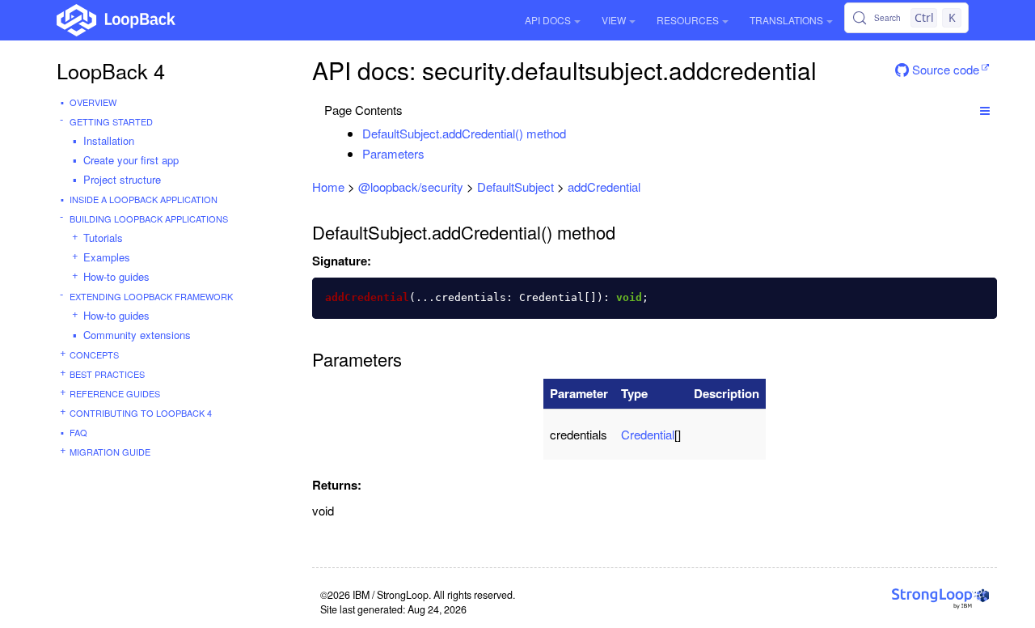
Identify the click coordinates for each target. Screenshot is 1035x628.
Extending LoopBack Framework (151, 296)
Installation (108, 140)
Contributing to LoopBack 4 (141, 412)
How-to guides (116, 276)
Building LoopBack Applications (149, 218)
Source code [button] (944, 69)
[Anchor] (574, 133)
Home (328, 186)
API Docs (548, 20)
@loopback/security (410, 186)
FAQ (78, 432)
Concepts (94, 354)
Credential (647, 434)
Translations (786, 20)
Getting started (111, 121)
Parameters (393, 153)
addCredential (604, 186)
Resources (688, 20)
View (614, 20)
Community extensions (137, 334)
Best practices (107, 373)
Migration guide (110, 451)
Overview (93, 101)
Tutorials (103, 237)
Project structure (122, 179)
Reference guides (115, 393)
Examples (106, 257)
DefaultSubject (515, 186)
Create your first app (131, 160)
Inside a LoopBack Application (144, 199)
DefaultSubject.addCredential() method (464, 133)
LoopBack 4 (111, 70)
